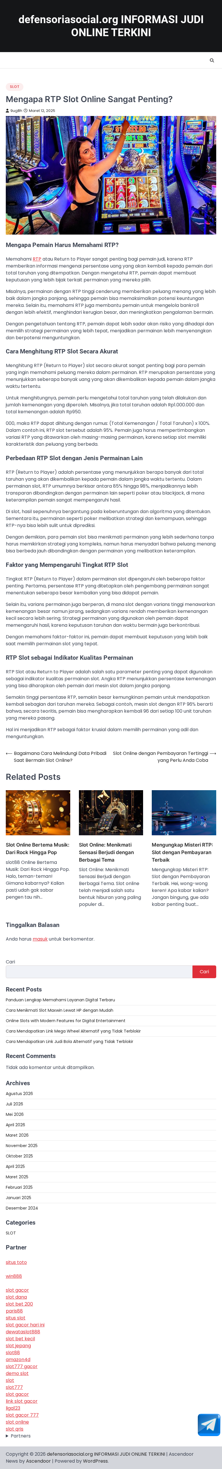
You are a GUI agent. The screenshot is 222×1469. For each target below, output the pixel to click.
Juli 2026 (14, 1104)
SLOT (14, 86)
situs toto (16, 1262)
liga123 (13, 1408)
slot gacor (17, 1290)
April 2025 (15, 1166)
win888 (14, 1276)
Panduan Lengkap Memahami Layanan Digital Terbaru (60, 1000)
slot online (17, 1422)
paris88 (14, 1311)
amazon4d (18, 1359)
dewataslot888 (23, 1331)
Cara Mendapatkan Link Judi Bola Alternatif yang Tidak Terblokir (69, 1041)
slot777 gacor (22, 1366)
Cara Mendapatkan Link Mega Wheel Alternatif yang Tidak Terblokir (73, 1031)
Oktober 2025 (19, 1156)
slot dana (16, 1297)
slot (10, 1380)
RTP (37, 259)
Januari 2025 (18, 1198)
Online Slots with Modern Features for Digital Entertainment (65, 1021)
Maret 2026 (17, 1135)
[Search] (212, 60)
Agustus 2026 (19, 1093)
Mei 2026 (15, 1114)
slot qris (14, 1429)
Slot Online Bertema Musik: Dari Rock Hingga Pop (37, 848)
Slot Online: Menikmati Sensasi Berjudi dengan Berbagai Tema (106, 852)
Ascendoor (38, 1461)
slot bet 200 (19, 1304)
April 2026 (15, 1125)
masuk (40, 939)
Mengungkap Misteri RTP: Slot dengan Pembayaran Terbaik (182, 852)
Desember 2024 (22, 1208)
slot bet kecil (20, 1338)
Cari (10, 962)
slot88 (13, 1352)
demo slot (17, 1373)
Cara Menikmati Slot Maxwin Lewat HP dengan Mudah (59, 1010)
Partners (21, 1436)
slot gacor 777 (22, 1415)
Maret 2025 (17, 1177)
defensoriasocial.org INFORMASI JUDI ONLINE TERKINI (106, 1454)
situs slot (15, 1318)
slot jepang (18, 1345)
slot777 (14, 1387)
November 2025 (22, 1146)
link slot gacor (22, 1401)
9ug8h (16, 110)
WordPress (95, 1461)
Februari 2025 (19, 1187)
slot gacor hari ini (25, 1324)
